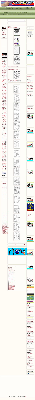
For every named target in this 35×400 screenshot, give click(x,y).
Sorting (2, 155)
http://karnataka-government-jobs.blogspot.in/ (11, 282)
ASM (5, 65)
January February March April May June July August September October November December (4, 183)
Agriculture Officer (3, 61)
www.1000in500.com (30, 366)
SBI (4, 152)
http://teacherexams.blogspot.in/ (10, 269)
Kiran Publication (6, 7)
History (5, 100)
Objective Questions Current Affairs (4, 120)
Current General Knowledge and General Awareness (4, 84)
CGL (2, 76)
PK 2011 (3, 128)
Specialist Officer (5, 155)
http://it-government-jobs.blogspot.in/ (11, 283)
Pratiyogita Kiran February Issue (4, 136)
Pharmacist (3, 127)
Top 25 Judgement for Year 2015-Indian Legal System (29, 94)
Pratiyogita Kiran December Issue (4, 135)
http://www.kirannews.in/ (10, 267)
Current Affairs (20, 8)
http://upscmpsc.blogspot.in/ (10, 268)
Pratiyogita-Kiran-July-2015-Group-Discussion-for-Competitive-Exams (30, 82)
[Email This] (18, 80)
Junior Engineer (3, 107)
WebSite (12, 7)
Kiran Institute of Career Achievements (4, 108)
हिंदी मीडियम (5, 169)
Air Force (5, 61)
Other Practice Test (3, 126)
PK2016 (4, 130)
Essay (2, 92)
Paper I (5, 126)
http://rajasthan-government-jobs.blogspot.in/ (11, 272)
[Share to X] (19, 80)
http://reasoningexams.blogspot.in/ (4, 223)
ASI (3, 65)
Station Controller (3, 157)
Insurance (5, 104)
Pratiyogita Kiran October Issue (4, 143)
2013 (28, 218)
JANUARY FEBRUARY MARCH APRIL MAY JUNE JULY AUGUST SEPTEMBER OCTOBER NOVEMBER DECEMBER (30, 305)
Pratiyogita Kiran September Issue (4, 144)
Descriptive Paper (4, 87)
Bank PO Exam (4, 71)
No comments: (16, 80)
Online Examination (15, 7)
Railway (4, 8)
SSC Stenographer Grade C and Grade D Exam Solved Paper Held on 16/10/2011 (30, 88)
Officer (2, 124)
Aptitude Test (5, 64)
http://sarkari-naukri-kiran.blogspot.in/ (11, 271)
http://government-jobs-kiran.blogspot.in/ (11, 284)
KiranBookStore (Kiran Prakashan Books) (21, 7)
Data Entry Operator (4, 86)
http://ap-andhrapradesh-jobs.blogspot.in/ (5, 233)
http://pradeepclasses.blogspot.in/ (10, 274)
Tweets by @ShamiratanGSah (3, 176)
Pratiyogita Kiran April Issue (4, 133)
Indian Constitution (4, 103)
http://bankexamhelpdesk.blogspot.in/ (11, 289)
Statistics (5, 157)
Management (5, 112)
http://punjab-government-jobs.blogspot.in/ (11, 273)
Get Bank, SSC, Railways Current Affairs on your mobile (29, 289)
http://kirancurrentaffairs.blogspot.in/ (5, 229)
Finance (2, 93)
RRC (2, 151)
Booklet (5, 72)
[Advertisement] (30, 22)
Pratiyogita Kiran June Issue (4, 138)
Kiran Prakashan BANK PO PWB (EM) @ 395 (4, 37)
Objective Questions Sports (4, 123)
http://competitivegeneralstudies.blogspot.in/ (11, 286)
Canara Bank (5, 74)
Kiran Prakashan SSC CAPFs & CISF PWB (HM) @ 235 (4, 31)
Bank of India (4, 70)
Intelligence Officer (4, 105)
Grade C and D (4, 96)
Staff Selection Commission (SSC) (8, 8)
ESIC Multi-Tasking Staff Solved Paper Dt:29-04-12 (14, 69)
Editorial (5, 90)
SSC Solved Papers (4, 156)
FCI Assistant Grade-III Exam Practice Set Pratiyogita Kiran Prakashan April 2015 (30, 85)
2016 (28, 216)
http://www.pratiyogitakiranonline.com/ (5, 232)
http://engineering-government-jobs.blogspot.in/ (11, 285)
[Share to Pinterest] (20, 80)
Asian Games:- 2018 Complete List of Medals (29, 215)
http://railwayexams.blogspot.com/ (4, 226)
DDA (5, 86)
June (27, 371)
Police (14, 66)
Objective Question (4, 119)
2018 (28, 213)
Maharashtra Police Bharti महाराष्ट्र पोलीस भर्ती (13, 27)
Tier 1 (3, 159)
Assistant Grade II (3, 66)
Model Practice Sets (4, 115)
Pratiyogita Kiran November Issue (4, 142)
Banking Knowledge (3, 72)
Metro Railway (5, 114)
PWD (4, 146)
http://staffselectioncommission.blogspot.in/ (11, 270)
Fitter (5, 93)
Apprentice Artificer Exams (4, 63)
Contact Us (27, 7)
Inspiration (9, 7)
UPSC (12, 8)
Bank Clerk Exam (3, 69)
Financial (4, 93)
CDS (2, 75)
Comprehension (3, 81)
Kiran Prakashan (10, 66)
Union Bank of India (4, 161)
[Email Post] (17, 80)
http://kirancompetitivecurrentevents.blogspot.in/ (11, 281)
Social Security (5, 154)
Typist (4, 160)
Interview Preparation (27, 8)
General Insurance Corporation (4, 94)
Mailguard (5, 111)
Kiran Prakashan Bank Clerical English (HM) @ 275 (4, 34)
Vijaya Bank (3, 164)
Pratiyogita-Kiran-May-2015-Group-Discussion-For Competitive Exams (30, 80)
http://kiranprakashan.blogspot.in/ (4, 186)
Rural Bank (5, 151)
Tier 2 (5, 159)
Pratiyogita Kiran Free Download (16, 8)
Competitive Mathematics (4, 80)
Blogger (25, 396)
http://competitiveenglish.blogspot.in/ (11, 287)
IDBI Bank (5, 102)
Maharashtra (13, 66)
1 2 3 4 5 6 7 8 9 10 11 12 (29, 347)
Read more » (9, 79)
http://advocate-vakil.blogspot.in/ (4, 188)
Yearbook (4, 169)
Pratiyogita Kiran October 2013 (29, 93)
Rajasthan (4, 149)
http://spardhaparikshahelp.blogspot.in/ (5, 187)
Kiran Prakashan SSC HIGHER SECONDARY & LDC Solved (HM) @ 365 (4, 33)
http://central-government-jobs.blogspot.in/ (11, 288)
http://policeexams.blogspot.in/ (4, 225)
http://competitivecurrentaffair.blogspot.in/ (5, 222)
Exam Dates (23, 8)
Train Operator (3, 160)
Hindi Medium (3, 100)
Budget (2, 73)
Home (2, 7)
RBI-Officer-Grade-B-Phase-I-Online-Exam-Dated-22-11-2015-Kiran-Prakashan (30, 76)
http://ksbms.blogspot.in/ (4, 228)
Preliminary (2, 145)
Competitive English (4, 79)
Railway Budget (4, 147)
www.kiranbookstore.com (17, 66)
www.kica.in (3, 165)
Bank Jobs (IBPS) (30, 7)
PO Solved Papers (4, 131)
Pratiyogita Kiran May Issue (4, 141)
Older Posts (24, 244)
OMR (4, 124)
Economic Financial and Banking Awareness (4, 89)
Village (5, 164)
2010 (28, 220)
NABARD (5, 116)
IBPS (2, 102)
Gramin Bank (5, 97)
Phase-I (5, 127)
